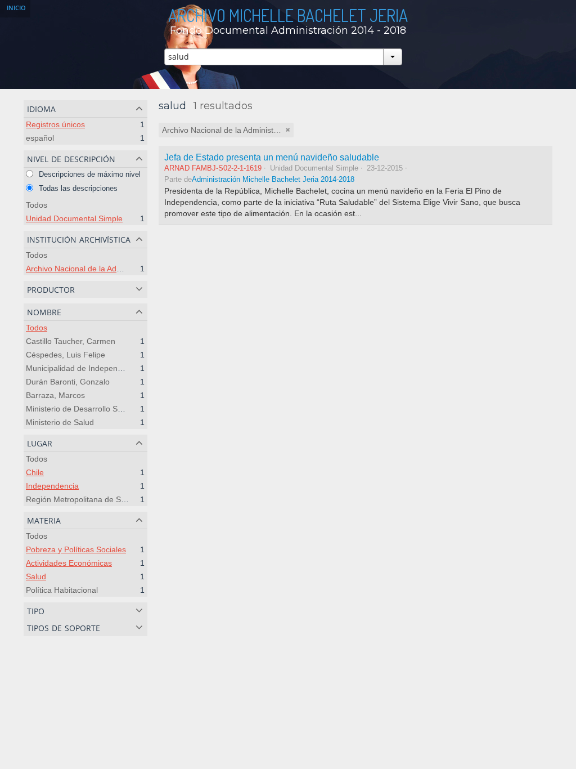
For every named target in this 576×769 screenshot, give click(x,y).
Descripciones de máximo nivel (89, 174)
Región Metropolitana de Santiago (86, 499)
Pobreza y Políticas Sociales (76, 549)
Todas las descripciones (77, 188)
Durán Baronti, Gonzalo (68, 381)
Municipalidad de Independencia (83, 368)
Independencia (52, 485)
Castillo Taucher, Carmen (70, 341)
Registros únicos (55, 124)
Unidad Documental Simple (74, 218)
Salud (36, 576)
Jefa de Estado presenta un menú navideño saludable (271, 157)
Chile (35, 472)
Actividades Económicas (69, 562)
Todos (36, 204)
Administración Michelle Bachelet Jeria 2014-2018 (273, 180)
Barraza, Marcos (55, 395)
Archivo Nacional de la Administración (92, 268)
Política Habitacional (62, 589)
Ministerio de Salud (60, 422)
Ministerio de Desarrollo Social (80, 408)
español (40, 137)
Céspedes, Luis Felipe (65, 354)
